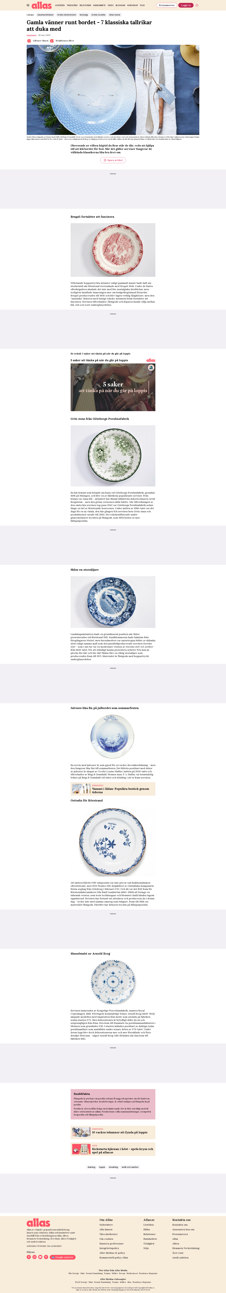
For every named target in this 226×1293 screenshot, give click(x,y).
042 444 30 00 (103, 1288)
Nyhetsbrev (106, 1224)
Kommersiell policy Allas (114, 1257)
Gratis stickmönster (66, 14)
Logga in (186, 5)
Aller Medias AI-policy (112, 1252)
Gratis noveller (98, 14)
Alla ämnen (106, 1229)
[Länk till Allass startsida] (42, 5)
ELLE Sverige (81, 1282)
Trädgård (72, 5)
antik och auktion (130, 1167)
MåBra (115, 1273)
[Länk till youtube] (40, 1257)
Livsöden (60, 5)
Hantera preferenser (112, 1243)
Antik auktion (180, 1257)
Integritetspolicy (109, 1248)
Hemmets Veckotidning (185, 1248)
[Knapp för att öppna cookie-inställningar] (197, 5)
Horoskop (132, 5)
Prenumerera (166, 5)
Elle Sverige (74, 1273)
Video (111, 5)
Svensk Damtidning (94, 1273)
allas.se (151, 1288)
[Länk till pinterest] (46, 1257)
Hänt (82, 1273)
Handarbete (99, 5)
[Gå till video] (150, 360)
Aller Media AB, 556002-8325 (100, 1290)
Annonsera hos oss (183, 1229)
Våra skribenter (109, 1234)
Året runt (177, 1252)
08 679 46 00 (145, 1290)
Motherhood (132, 1273)
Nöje (146, 1248)
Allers (175, 1243)
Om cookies (106, 1238)
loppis (102, 1167)
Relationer (85, 5)
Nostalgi (84, 14)
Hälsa (146, 1229)
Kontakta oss (180, 1224)
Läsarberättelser (45, 14)
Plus (142, 5)
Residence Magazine (148, 1273)
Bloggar (120, 5)
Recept (122, 1273)
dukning (91, 1167)
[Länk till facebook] (29, 1257)
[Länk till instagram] (34, 1257)
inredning (32, 35)
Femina (107, 1273)
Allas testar (114, 14)
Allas (175, 1238)
